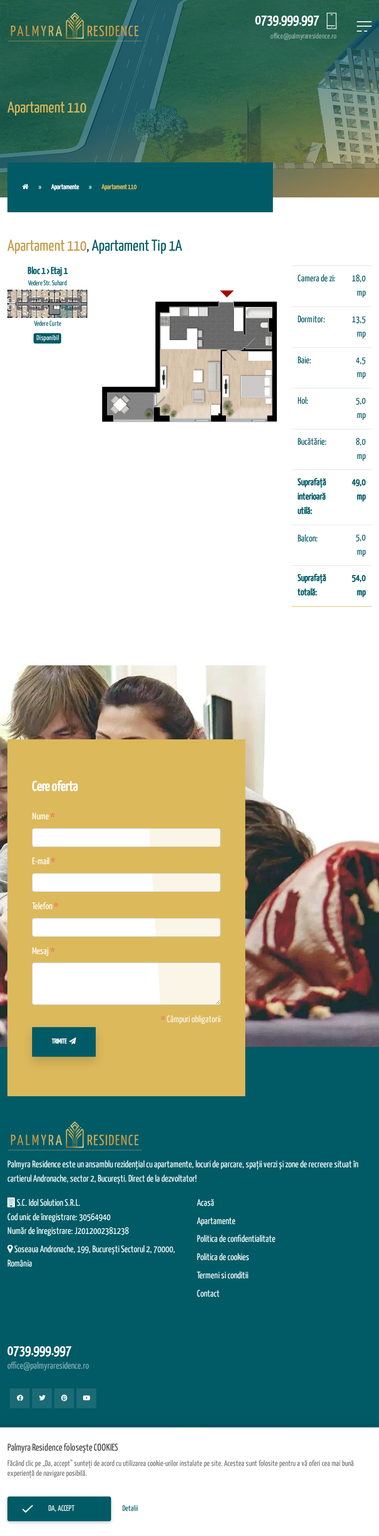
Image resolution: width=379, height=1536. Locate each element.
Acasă (205, 1203)
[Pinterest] (64, 1398)
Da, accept (59, 1508)
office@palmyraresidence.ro (303, 36)
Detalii (130, 1508)
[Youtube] (86, 1398)
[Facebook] (20, 1398)
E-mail (40, 861)
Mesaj (40, 951)
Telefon (42, 906)
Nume (40, 816)
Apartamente (65, 187)
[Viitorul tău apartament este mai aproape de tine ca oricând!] (25, 187)
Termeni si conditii (222, 1275)
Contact (208, 1294)
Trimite (59, 1041)
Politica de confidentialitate (236, 1239)
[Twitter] (42, 1398)
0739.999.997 (287, 20)
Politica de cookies (223, 1257)
